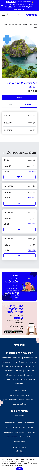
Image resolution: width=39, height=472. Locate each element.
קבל (19, 469)
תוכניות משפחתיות (19, 442)
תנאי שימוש (31, 432)
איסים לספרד (6, 357)
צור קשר (30, 427)
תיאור (10, 104)
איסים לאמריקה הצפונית (19, 404)
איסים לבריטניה (31, 366)
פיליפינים (25, 25)
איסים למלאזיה (29, 370)
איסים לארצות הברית (30, 357)
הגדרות (5, 465)
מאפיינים (28, 104)
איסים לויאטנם (9, 370)
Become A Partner (26, 437)
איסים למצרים (19, 383)
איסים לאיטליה (31, 362)
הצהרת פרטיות (20, 432)
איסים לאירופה (14, 395)
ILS (18, 15)
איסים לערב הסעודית (28, 379)
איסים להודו (29, 375)
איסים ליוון (9, 375)
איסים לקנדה (19, 366)
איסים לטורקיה (19, 362)
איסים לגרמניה (19, 375)
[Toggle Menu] (3, 15)
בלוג (7, 427)
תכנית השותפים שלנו (18, 427)
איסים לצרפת (17, 357)
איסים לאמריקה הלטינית (26, 400)
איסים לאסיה (25, 395)
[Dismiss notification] (2, 5)
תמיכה (20, 423)
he (22, 15)
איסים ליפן (19, 370)
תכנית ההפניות (29, 423)
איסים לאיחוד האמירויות (11, 379)
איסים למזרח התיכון (11, 400)
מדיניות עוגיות (8, 432)
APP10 (12, 2)
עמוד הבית (33, 25)
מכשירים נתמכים (10, 423)
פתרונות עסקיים (12, 437)
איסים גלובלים (19, 416)
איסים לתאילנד (8, 366)
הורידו (10, 7)
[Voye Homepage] (31, 15)
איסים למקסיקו (8, 362)
